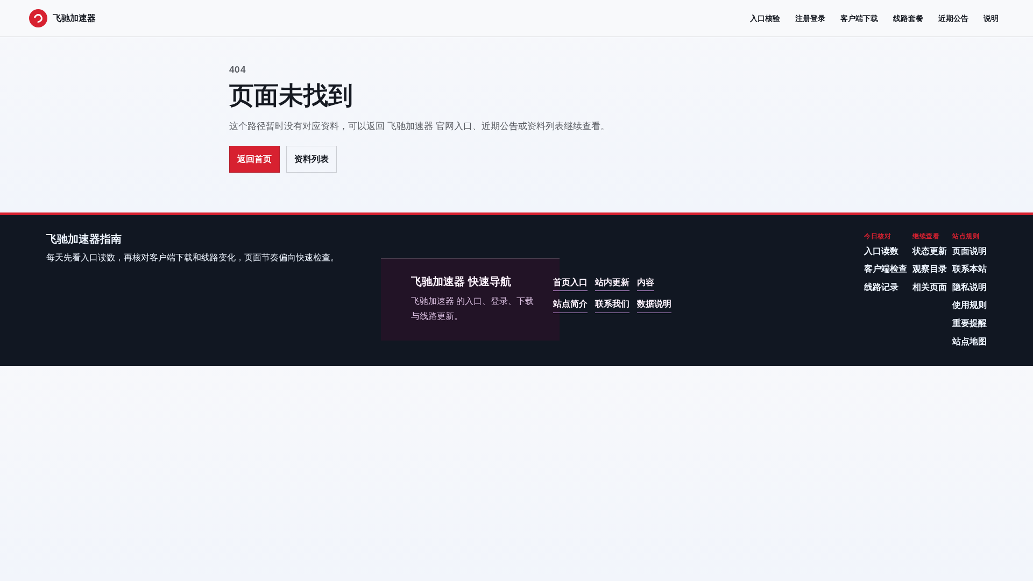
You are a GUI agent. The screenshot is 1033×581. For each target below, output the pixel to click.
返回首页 (254, 159)
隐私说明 (969, 287)
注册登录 (810, 18)
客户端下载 (859, 18)
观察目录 (929, 268)
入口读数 (881, 251)
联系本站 (969, 268)
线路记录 (881, 287)
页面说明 (969, 251)
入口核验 (765, 18)
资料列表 (311, 159)
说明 (991, 18)
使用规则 (969, 304)
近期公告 (953, 18)
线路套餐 (908, 18)
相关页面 (929, 287)
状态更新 (929, 251)
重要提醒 (969, 323)
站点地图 (969, 341)
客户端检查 (885, 268)
